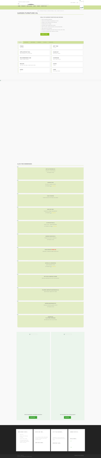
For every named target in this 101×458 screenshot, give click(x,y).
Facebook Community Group (42, 434)
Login (77, 2)
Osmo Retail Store (40, 445)
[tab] (20, 42)
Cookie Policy (57, 448)
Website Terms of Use (58, 445)
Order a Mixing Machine (59, 434)
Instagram (73, 441)
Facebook (73, 444)
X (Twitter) (73, 447)
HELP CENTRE (73, 2)
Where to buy (44, 34)
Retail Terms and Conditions (42, 446)
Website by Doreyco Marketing (79, 455)
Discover (67, 417)
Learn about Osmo (75, 434)
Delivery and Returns (40, 448)
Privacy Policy (57, 447)
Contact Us (22, 445)
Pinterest (73, 442)
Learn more (32, 417)
